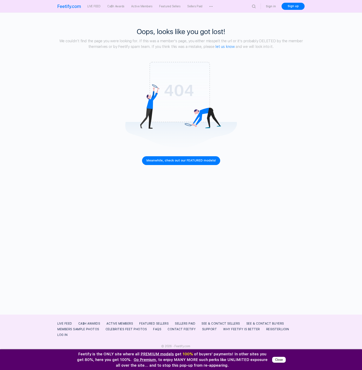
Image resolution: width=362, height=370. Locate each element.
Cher (225, 335)
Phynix (82, 341)
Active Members (119, 323)
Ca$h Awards (89, 323)
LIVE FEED (64, 323)
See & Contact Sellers (221, 323)
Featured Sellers (154, 323)
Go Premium (145, 359)
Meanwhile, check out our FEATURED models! (181, 160)
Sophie (108, 341)
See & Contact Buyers (265, 323)
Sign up (293, 6)
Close (279, 340)
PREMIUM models (157, 354)
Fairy (131, 341)
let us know (225, 46)
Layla (183, 335)
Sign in (271, 6)
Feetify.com (69, 6)
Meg (249, 335)
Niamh (155, 341)
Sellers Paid (185, 323)
